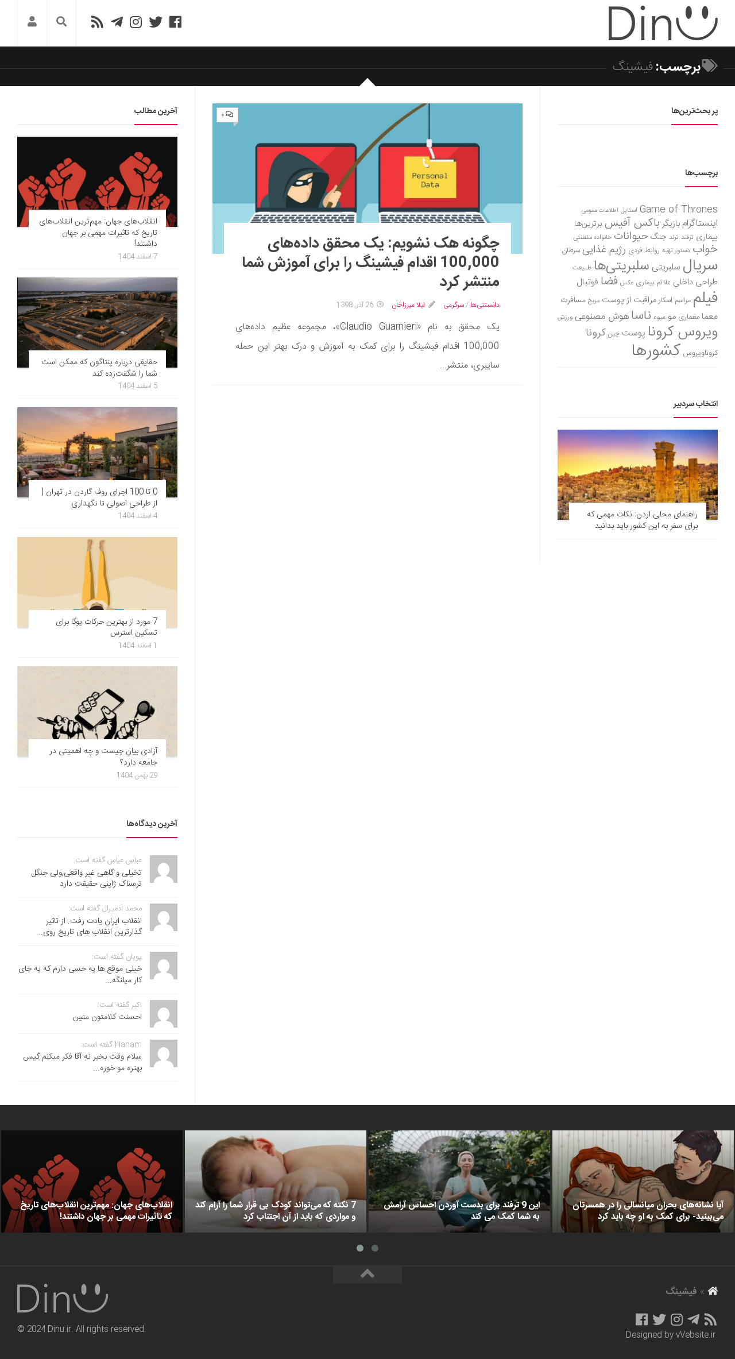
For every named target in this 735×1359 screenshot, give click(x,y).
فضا (609, 281)
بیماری (707, 237)
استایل (629, 210)
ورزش (565, 317)
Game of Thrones (679, 210)
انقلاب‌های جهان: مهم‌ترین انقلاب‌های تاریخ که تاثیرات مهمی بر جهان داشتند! (98, 233)
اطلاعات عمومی (600, 210)
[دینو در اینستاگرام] (136, 22)
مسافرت (573, 300)
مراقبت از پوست (629, 300)
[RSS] (97, 22)
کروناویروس (700, 353)
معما (710, 317)
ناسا (641, 316)
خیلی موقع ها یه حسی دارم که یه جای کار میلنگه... (80, 974)
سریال (700, 266)
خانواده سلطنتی (593, 237)
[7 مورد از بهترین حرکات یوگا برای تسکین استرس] (97, 582)
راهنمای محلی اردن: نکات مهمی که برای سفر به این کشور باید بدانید (642, 520)
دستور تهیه (676, 250)
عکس (626, 283)
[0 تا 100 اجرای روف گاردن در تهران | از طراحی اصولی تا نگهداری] (97, 452)
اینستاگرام (700, 223)
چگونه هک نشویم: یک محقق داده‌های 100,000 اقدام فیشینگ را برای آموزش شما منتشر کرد (371, 263)
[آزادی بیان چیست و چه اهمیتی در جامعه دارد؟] (97, 711)
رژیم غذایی (604, 249)
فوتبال (587, 282)
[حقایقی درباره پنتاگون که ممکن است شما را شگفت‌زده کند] (97, 322)
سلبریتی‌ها (621, 266)
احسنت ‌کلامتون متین (107, 1017)
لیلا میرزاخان (408, 305)
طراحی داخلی (695, 282)
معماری (688, 317)
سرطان (571, 251)
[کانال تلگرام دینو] (117, 22)
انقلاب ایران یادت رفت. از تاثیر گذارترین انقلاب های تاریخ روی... (89, 927)
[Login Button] (32, 23)
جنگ (659, 237)
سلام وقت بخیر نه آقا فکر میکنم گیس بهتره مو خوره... (82, 1062)
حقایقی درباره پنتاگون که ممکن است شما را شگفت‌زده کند (99, 368)
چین (614, 334)
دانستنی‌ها (485, 305)
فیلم (705, 298)
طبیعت (581, 267)
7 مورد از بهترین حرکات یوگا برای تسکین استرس (106, 627)
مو (672, 317)
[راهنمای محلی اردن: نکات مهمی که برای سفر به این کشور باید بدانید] (638, 475)
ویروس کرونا (683, 332)
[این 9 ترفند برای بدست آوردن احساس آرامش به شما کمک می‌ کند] (459, 1181)
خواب (705, 249)
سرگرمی (453, 305)
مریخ (593, 301)
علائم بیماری (653, 283)
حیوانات (631, 236)
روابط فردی (644, 251)
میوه (659, 317)
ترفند (687, 237)
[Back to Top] (367, 1275)
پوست (633, 333)
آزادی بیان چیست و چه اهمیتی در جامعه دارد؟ (103, 757)
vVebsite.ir (695, 1335)
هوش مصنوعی (602, 317)
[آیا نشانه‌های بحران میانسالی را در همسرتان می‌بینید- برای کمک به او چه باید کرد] (643, 1181)
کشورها (656, 351)
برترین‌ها (588, 224)
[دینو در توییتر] (156, 22)
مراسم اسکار (675, 301)
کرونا (596, 333)
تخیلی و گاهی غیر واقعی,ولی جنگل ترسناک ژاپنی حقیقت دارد (87, 878)
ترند (674, 237)
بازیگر (671, 224)
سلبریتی (666, 267)
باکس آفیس (632, 223)
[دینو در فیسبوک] (175, 22)
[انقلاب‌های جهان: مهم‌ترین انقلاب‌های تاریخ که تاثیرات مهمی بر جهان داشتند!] (97, 182)
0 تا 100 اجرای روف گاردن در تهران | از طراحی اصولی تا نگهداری (99, 498)
